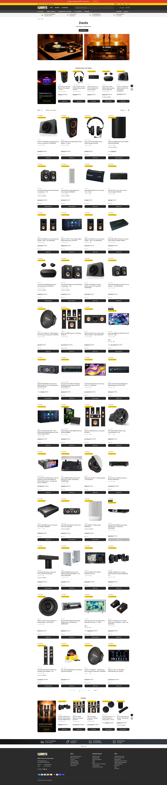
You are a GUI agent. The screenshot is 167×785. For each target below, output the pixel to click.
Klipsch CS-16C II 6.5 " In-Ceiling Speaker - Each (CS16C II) (95, 478)
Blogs (115, 766)
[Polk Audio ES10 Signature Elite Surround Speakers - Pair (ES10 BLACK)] (119, 270)
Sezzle (93, 762)
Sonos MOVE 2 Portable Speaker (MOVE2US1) (93, 525)
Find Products (60, 58)
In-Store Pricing (95, 765)
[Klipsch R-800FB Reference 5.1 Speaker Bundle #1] (95, 416)
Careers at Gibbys (74, 760)
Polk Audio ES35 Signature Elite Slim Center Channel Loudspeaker (47, 572)
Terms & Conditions (74, 763)
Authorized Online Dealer (97, 766)
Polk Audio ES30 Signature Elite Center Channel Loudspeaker (71, 525)
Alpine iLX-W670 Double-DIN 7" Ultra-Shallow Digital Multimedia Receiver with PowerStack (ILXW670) (48, 432)
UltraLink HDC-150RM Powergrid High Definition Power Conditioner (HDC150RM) (117, 526)
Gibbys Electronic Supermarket (46, 780)
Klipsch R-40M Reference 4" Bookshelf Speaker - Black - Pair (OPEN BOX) (94, 239)
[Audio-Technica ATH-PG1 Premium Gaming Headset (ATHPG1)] (79, 77)
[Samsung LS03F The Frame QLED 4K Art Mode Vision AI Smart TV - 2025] (95, 606)
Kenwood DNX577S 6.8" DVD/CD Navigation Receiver (93, 572)
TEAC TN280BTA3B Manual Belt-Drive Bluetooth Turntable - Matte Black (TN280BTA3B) (70, 479)
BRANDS (57, 7)
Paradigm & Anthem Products (120, 760)
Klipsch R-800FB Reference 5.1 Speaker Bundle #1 (95, 431)
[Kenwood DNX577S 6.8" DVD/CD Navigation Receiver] (95, 558)
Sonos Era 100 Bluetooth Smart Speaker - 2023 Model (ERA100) (118, 142)
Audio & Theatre (51, 11)
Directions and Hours (74, 757)
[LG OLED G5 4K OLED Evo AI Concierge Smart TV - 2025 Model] (95, 369)
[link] (71, 690)
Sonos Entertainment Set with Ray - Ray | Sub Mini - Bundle (123, 718)
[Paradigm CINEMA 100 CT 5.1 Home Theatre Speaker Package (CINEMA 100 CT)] (119, 558)
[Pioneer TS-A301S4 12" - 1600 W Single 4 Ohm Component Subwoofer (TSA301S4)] (48, 319)
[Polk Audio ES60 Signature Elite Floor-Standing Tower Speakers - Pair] (48, 655)
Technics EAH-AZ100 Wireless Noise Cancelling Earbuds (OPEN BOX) (108, 88)
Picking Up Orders (96, 756)
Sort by (47, 110)
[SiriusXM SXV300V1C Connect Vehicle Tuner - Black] (95, 176)
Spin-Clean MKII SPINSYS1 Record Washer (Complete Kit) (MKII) (71, 670)
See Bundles (46, 729)
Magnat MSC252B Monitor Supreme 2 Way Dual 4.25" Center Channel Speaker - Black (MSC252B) (48, 385)
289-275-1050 (47, 766)
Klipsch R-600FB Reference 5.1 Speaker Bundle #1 (71, 334)
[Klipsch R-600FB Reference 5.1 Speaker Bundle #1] (72, 319)
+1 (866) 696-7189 (50, 4)
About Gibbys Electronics (75, 756)
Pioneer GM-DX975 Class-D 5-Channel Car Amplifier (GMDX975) (47, 525)
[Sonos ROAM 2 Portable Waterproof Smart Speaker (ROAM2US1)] (72, 176)
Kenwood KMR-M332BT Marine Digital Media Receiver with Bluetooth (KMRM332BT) (70, 622)
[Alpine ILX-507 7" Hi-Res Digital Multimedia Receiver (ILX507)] (119, 655)
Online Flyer (116, 765)
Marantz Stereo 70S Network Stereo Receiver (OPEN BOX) (117, 478)
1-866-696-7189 (47, 764)
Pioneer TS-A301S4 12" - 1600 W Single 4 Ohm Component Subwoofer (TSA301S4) (48, 334)
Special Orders (117, 759)
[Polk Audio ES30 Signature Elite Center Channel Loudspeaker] (72, 511)
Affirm (93, 760)
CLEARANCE (65, 7)
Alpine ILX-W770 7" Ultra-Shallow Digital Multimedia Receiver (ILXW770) (71, 239)
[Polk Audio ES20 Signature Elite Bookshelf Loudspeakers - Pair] (48, 176)
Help (117, 4)
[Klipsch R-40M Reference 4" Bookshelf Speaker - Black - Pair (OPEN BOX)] (95, 225)
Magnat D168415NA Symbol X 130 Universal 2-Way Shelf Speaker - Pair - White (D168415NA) (71, 573)
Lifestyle (87, 11)
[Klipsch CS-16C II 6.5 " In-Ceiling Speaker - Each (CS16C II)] (95, 464)
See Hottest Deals (47, 101)
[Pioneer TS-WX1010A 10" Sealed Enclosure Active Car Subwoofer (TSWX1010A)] (123, 77)
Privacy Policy (73, 765)
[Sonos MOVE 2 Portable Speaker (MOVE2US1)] (95, 511)
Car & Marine (77, 11)
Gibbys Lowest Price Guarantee (99, 763)
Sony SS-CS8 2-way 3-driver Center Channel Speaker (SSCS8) (93, 88)
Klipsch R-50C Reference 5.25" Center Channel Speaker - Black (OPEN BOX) (94, 334)
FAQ (121, 4)
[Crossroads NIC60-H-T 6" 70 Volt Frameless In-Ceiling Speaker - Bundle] (108, 707)
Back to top (83, 746)
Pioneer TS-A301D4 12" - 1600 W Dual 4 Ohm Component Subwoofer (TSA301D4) (95, 670)
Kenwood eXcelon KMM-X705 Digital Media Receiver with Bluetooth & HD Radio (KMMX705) (70, 385)
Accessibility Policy (74, 762)
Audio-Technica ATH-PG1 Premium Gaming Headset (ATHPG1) (79, 88)
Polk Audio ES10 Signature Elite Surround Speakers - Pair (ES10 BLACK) (118, 285)
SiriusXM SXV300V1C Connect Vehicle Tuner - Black (94, 191)
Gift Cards (116, 768)
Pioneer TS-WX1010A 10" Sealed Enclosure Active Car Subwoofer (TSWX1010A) (122, 89)
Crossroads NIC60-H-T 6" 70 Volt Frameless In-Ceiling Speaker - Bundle (108, 718)
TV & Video (40, 11)
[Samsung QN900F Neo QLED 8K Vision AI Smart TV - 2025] (119, 319)
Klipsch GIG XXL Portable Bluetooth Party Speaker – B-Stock (64, 88)
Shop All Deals (83, 30)
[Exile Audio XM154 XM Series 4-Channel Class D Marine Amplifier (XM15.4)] (119, 225)
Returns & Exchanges (96, 759)
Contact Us (72, 759)
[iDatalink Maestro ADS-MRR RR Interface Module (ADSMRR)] (72, 416)
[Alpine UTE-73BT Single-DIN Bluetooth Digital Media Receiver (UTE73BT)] (119, 369)
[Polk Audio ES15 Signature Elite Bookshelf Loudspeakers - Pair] (72, 270)
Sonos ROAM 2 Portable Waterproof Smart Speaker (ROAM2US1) (70, 191)
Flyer (128, 4)
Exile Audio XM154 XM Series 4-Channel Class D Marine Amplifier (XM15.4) (118, 239)
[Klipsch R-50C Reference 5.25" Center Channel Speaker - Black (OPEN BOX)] (95, 319)
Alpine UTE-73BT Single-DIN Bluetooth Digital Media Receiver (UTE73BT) (118, 384)
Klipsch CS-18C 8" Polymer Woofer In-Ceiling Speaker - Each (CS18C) (47, 621)
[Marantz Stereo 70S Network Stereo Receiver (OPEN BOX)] (119, 464)
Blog (124, 4)
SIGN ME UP (95, 1)
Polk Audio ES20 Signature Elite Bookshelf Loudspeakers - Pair (48, 191)
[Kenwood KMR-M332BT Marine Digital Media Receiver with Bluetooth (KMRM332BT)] (72, 606)
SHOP (51, 7)
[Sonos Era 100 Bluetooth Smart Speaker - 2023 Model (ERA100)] (119, 127)
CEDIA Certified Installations (120, 762)
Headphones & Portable (64, 11)
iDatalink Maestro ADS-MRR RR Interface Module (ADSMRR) (71, 431)
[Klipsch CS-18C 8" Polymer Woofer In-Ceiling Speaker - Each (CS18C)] (48, 606)
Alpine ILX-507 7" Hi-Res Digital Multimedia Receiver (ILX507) (116, 670)
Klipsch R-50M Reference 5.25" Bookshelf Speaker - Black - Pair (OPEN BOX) (48, 239)
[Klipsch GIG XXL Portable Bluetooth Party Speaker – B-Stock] (64, 77)
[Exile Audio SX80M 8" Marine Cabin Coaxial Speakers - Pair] (119, 416)
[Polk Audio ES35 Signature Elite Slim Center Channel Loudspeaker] (48, 558)
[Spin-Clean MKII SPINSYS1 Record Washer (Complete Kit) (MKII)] (72, 655)
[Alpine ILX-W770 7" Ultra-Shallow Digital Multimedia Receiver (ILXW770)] (72, 225)
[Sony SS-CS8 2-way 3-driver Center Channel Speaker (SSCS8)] (93, 77)
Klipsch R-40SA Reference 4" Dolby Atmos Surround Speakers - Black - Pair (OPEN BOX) (118, 622)
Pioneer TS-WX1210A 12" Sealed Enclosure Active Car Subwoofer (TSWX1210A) (48, 142)
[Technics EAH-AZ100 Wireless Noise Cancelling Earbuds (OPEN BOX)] (108, 77)
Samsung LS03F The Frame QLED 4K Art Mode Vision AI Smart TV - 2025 (95, 621)
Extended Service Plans (119, 756)
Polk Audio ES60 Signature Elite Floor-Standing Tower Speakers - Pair (47, 670)
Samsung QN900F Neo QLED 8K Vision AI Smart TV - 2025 (118, 334)
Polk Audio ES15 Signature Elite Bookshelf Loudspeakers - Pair (71, 285)
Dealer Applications (118, 763)
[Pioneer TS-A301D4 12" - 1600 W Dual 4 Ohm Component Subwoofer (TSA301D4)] (95, 655)
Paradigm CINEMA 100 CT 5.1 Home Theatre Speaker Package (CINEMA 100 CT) (118, 573)
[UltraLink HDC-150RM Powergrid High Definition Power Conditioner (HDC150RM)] (119, 511)
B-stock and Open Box (119, 757)
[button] (127, 7)
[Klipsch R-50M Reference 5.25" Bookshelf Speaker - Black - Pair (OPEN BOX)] (48, 225)
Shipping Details (95, 757)
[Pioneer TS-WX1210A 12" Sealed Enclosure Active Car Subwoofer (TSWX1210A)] (48, 127)
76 (89, 690)
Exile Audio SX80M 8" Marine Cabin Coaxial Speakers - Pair (117, 431)
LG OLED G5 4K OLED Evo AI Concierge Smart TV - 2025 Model (94, 384)
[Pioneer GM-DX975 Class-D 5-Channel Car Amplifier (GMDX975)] (48, 511)
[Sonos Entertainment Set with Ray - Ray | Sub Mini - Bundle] (123, 707)
